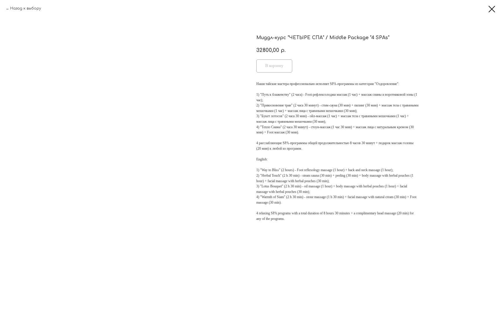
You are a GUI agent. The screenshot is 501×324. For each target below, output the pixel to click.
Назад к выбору (25, 8)
